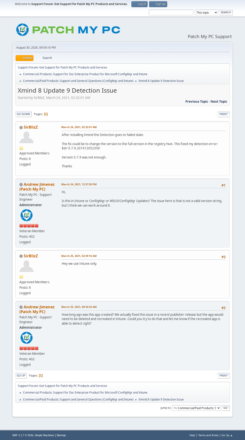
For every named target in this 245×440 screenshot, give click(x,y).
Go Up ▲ (227, 435)
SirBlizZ (31, 127)
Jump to (166, 408)
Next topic (219, 101)
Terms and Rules (208, 435)
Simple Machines (44, 435)
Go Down (23, 114)
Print (224, 114)
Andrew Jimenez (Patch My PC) (37, 187)
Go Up (21, 375)
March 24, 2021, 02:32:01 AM (79, 127)
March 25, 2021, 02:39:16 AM (79, 256)
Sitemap (61, 435)
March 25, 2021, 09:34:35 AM (79, 307)
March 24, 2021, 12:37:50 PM (79, 184)
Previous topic (196, 101)
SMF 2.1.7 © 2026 (22, 435)
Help (192, 435)
